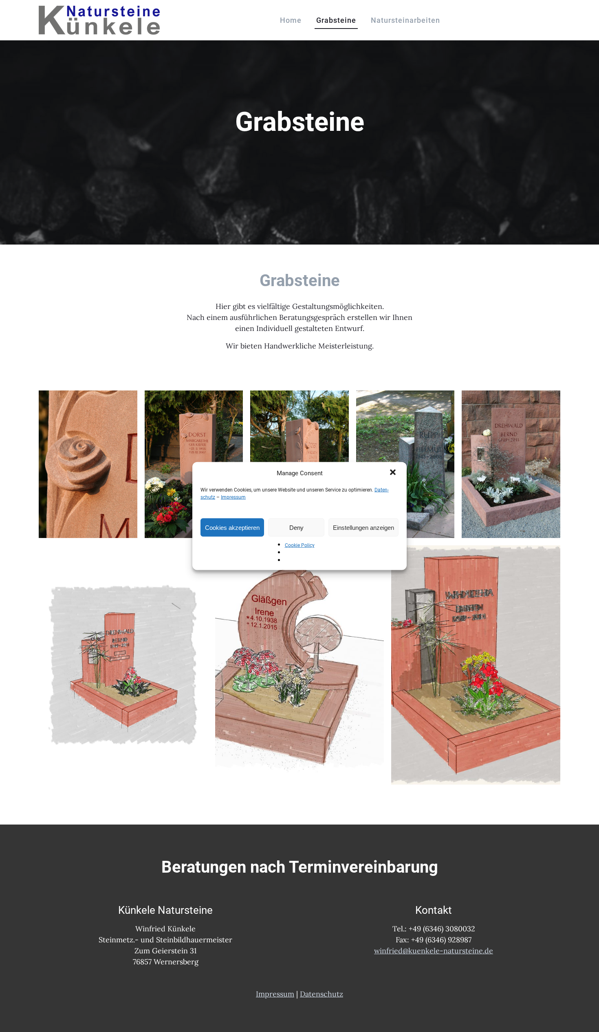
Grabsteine (336, 20)
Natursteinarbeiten (405, 20)
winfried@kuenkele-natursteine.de (433, 950)
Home (291, 20)
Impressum (233, 497)
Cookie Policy (300, 545)
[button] (394, 473)
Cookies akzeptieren (232, 527)
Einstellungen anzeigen (363, 527)
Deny (296, 527)
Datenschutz (321, 994)
